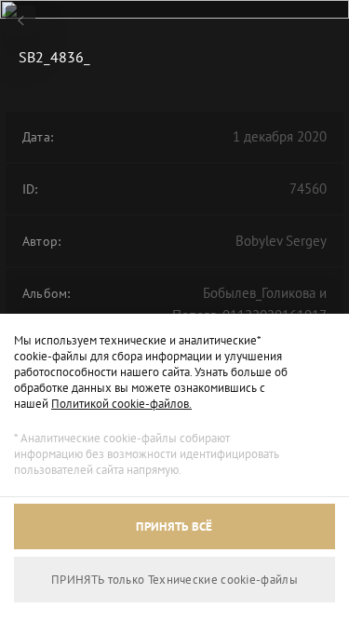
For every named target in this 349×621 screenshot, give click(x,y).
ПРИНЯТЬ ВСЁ (174, 526)
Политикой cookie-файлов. (121, 404)
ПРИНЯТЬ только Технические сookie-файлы (174, 579)
